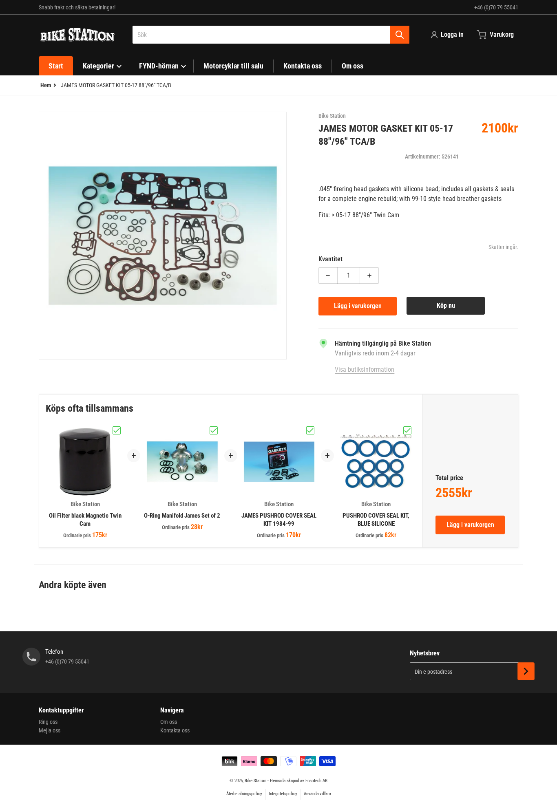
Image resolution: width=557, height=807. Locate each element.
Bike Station (255, 780)
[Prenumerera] (526, 671)
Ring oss (48, 722)
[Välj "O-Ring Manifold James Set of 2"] (214, 430)
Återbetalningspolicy (244, 793)
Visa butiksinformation (364, 369)
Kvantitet (330, 259)
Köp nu (446, 305)
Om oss (168, 722)
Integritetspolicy (283, 793)
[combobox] (271, 35)
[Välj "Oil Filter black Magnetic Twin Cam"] (117, 430)
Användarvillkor (317, 793)
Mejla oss (49, 730)
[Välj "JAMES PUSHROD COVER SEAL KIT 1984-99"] (310, 430)
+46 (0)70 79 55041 (496, 7)
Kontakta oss (175, 730)
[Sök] (399, 35)
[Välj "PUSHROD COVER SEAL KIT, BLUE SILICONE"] (407, 430)
